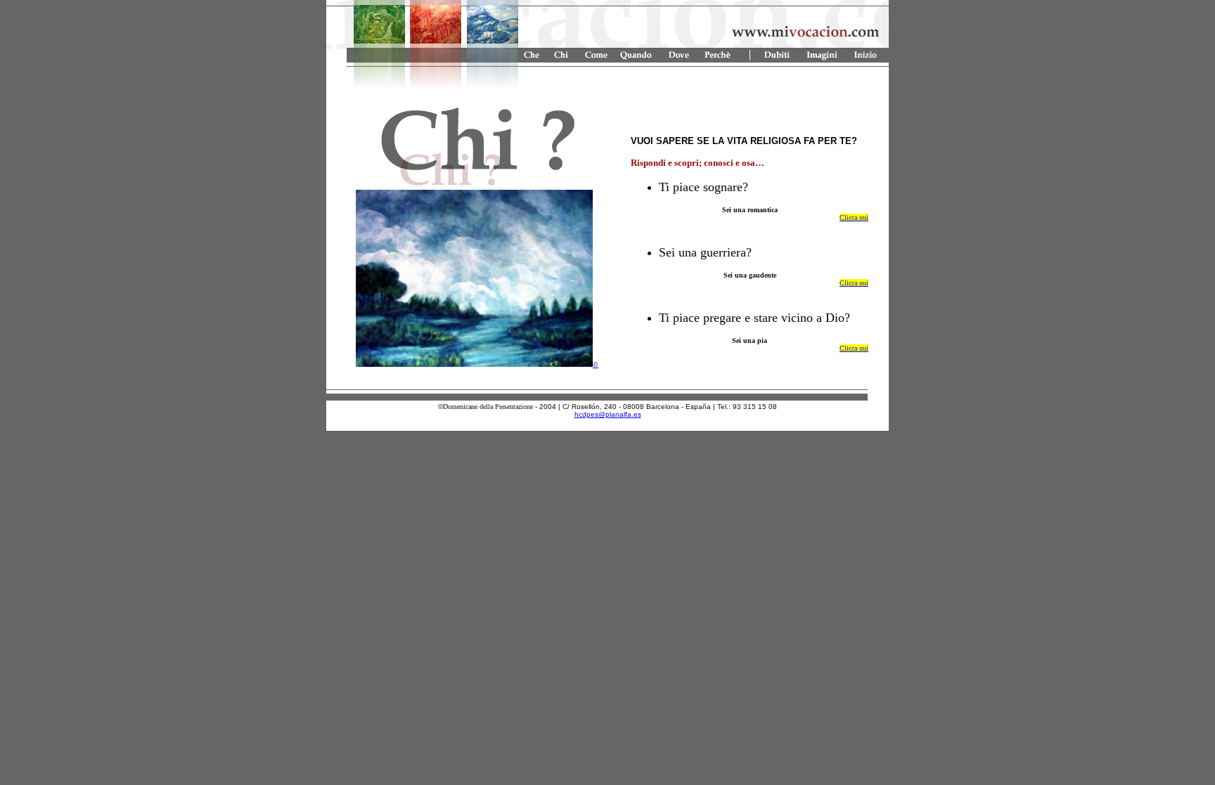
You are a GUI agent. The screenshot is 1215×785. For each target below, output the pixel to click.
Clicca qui (854, 217)
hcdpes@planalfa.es (607, 414)
